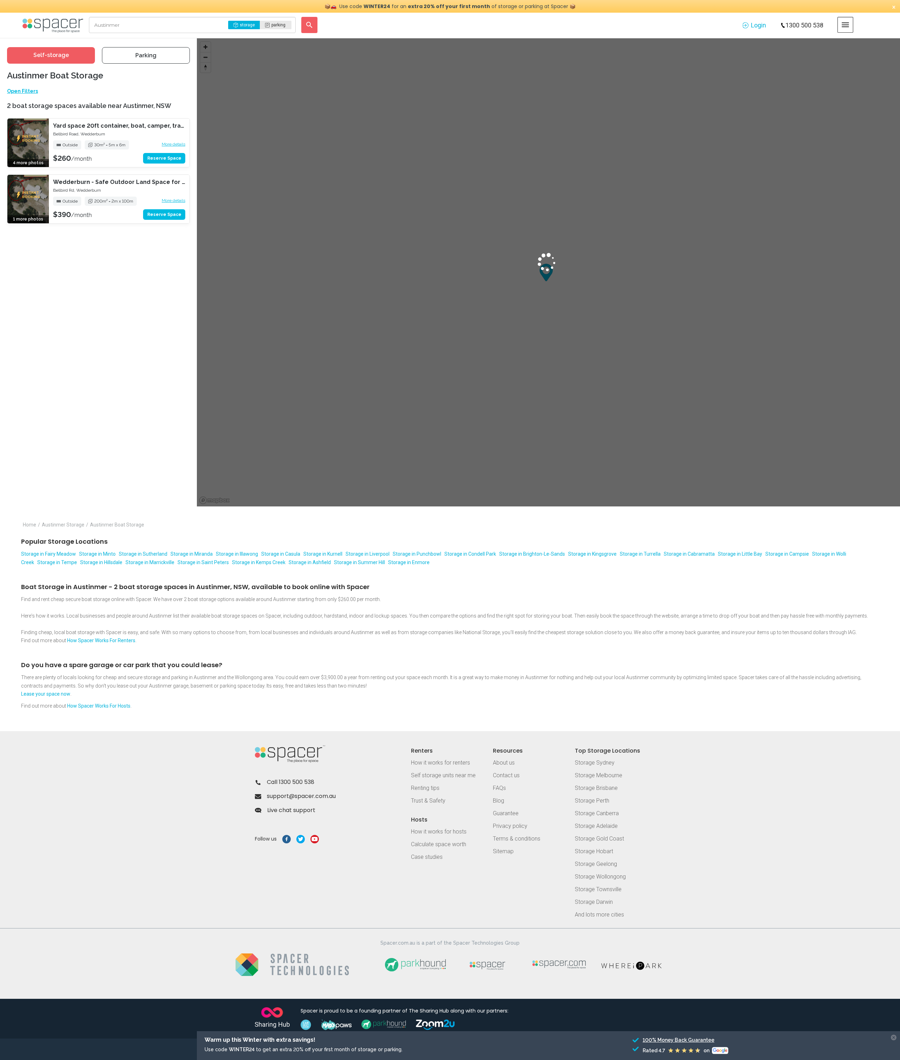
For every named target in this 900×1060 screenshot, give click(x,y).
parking (278, 25)
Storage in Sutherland (143, 554)
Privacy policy (510, 826)
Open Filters (22, 91)
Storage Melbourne (598, 775)
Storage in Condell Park (470, 554)
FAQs (499, 788)
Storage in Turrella (640, 554)
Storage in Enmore (409, 562)
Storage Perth (592, 800)
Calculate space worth (438, 844)
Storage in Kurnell (322, 554)
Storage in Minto (97, 554)
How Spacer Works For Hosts (98, 706)
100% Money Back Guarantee (678, 1040)
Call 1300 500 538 (290, 782)
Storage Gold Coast (599, 838)
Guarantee (506, 813)
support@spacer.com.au (301, 796)
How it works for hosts (439, 831)
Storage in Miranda (192, 554)
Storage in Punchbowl (417, 554)
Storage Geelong (596, 864)
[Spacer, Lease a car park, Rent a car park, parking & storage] (53, 25)
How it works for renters (440, 762)
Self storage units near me (443, 775)
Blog (498, 800)
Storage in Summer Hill (359, 562)
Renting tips (425, 788)
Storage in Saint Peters (203, 562)
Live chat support (291, 810)
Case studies (427, 857)
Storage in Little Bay (740, 554)
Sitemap (503, 851)
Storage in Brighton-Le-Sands (532, 554)
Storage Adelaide (596, 826)
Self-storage (51, 55)
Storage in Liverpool (368, 554)
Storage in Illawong (237, 554)
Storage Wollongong (600, 876)
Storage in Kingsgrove (592, 554)
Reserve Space (164, 158)
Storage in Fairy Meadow (48, 554)
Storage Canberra (597, 813)
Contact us (506, 775)
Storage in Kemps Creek (258, 562)
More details (173, 144)
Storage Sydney (595, 762)
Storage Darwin (594, 902)
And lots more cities (599, 914)
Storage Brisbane (596, 788)
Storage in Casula (280, 554)
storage (247, 25)
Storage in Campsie (787, 554)
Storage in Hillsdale (101, 562)
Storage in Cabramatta (689, 554)
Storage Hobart (594, 851)
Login (758, 25)
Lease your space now (45, 694)
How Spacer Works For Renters (101, 640)
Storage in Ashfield (310, 562)
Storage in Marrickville (150, 562)
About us (504, 762)
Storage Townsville (598, 889)
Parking (145, 55)
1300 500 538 (804, 25)
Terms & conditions (516, 838)
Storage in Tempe (57, 562)
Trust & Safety (428, 800)
